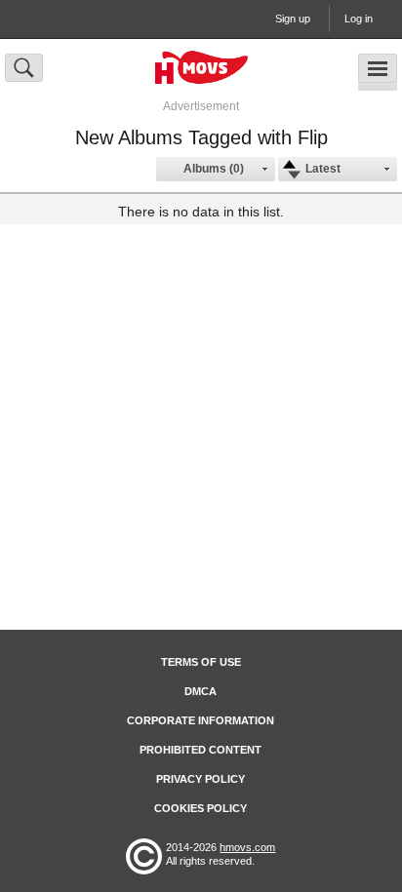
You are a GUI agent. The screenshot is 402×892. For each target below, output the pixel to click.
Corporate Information (200, 720)
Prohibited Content (200, 750)
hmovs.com (247, 847)
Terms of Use (201, 662)
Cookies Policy (200, 808)
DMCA (200, 691)
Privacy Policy (200, 779)
